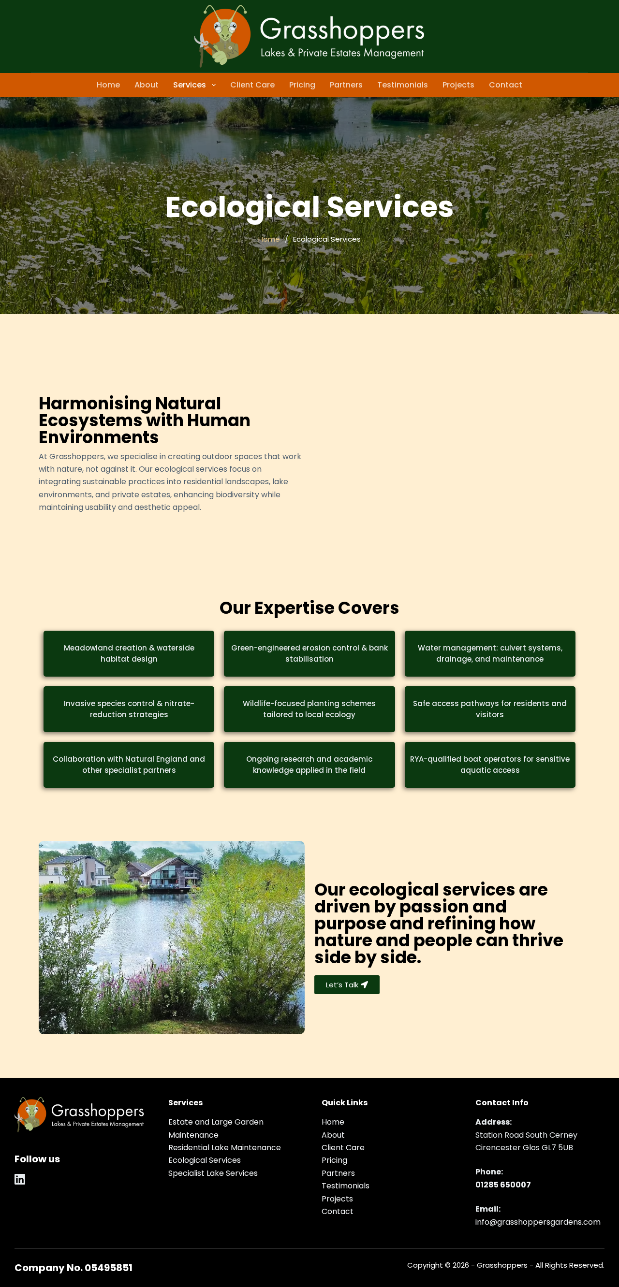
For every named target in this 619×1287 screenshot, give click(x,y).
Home (108, 84)
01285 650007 (503, 1184)
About (146, 84)
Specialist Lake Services (213, 1173)
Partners (346, 84)
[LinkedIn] (20, 1179)
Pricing (302, 84)
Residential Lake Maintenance (224, 1147)
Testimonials (402, 84)
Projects (458, 84)
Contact (505, 84)
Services (189, 84)
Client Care (252, 84)
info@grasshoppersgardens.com (538, 1222)
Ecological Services (204, 1160)
